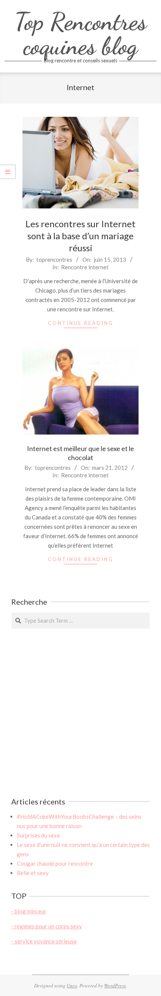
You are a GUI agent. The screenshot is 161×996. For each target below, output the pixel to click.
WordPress (115, 985)
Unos (72, 985)
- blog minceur (28, 911)
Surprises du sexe (38, 835)
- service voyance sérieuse (44, 941)
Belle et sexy (33, 872)
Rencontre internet (85, 267)
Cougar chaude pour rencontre (55, 863)
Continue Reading (80, 323)
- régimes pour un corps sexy (46, 926)
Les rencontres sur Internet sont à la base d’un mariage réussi (80, 235)
